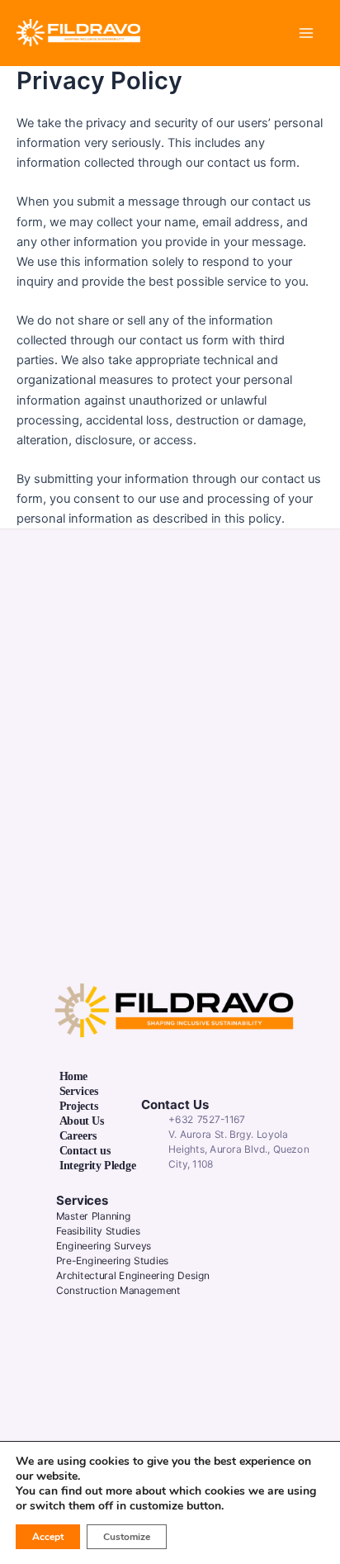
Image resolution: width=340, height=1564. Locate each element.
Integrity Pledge (97, 1165)
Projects (78, 1106)
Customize (126, 1536)
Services (78, 1091)
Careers (78, 1136)
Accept (48, 1536)
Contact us (85, 1151)
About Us (82, 1121)
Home (73, 1076)
